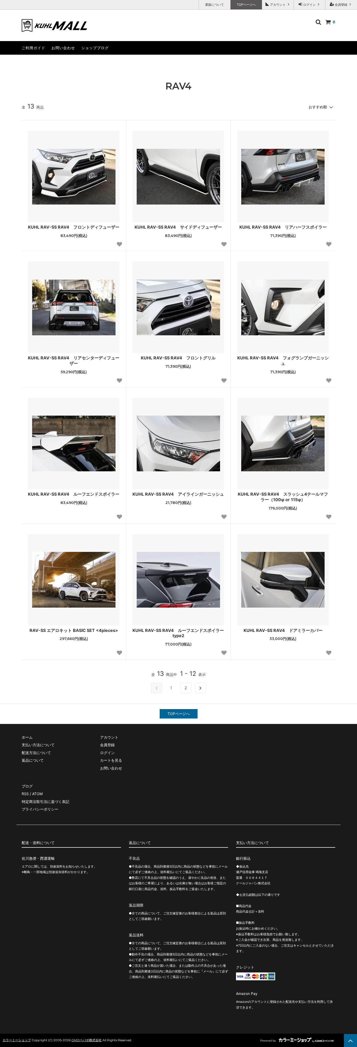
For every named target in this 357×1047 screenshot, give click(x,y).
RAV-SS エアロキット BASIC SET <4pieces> (74, 630)
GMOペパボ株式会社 (86, 1040)
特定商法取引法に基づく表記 (45, 801)
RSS (25, 793)
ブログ (27, 786)
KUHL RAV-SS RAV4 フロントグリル (178, 357)
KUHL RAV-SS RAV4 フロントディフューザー (73, 227)
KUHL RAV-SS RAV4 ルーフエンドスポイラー (73, 494)
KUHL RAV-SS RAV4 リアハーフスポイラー (283, 227)
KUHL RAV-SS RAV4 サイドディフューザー (178, 227)
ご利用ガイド (33, 48)
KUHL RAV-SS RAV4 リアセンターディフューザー (73, 360)
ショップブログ (95, 48)
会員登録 (341, 5)
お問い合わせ (63, 48)
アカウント (277, 5)
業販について (214, 5)
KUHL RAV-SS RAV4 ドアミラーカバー (285, 630)
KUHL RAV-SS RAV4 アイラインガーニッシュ (178, 494)
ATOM (37, 793)
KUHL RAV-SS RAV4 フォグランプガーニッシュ (283, 360)
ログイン (309, 5)
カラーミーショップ (17, 1040)
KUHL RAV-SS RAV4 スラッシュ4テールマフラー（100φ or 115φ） (283, 496)
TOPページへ (246, 5)
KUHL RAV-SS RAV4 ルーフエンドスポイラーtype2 (178, 633)
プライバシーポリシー (40, 809)
